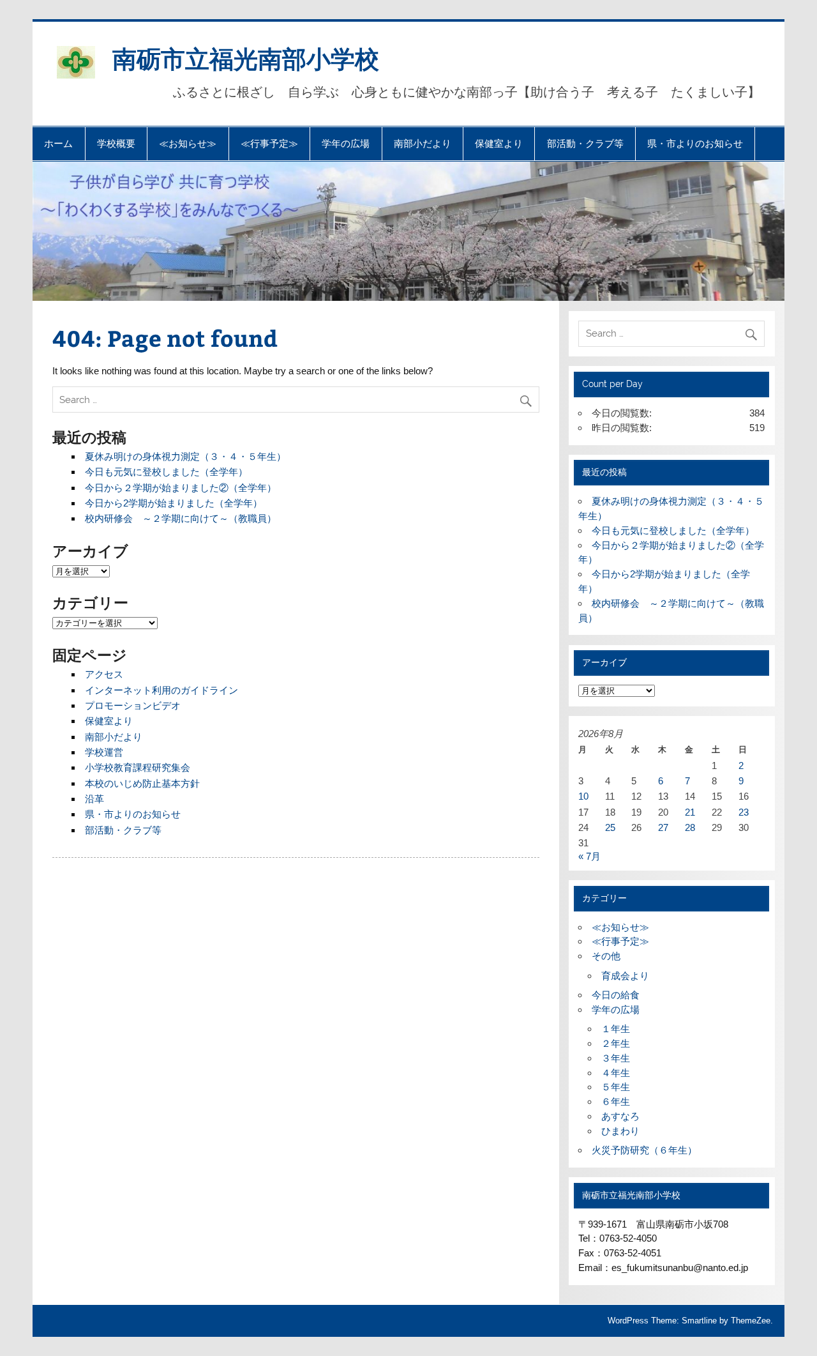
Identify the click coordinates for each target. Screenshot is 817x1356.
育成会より (625, 975)
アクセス (104, 674)
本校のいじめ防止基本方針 (142, 783)
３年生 (615, 1058)
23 (743, 812)
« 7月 (589, 856)
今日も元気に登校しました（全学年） (166, 471)
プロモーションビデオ (133, 705)
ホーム (58, 143)
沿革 (94, 798)
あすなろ (620, 1116)
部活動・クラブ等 (585, 143)
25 (610, 827)
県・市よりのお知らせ (695, 143)
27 (663, 827)
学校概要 (116, 143)
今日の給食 (616, 994)
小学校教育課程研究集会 (137, 767)
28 (690, 827)
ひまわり (620, 1130)
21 (690, 812)
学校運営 (104, 752)
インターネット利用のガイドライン (161, 690)
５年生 (615, 1086)
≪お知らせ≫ (187, 143)
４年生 (615, 1072)
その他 (606, 955)
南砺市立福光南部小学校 (245, 58)
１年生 (615, 1028)
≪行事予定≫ (269, 143)
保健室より (499, 143)
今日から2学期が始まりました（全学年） (173, 503)
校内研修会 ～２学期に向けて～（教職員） (180, 518)
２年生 (615, 1043)
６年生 (615, 1101)
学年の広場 (346, 143)
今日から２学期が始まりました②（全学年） (180, 487)
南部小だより (422, 143)
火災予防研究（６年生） (644, 1150)
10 (583, 796)
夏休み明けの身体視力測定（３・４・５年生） (185, 456)
